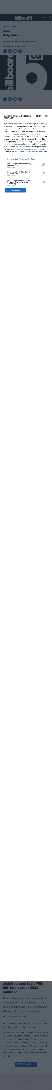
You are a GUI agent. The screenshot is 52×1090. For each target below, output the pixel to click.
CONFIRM (15, 190)
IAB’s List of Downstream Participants (29, 152)
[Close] (47, 113)
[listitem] (26, 159)
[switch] (43, 164)
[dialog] (26, 545)
